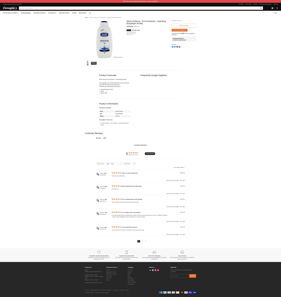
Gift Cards (108, 278)
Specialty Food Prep (39, 13)
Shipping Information (111, 272)
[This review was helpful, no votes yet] (180, 180)
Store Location (249, 4)
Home (86, 17)
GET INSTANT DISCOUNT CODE (28, 167)
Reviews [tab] (98, 138)
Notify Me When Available (179, 30)
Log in (275, 13)
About (129, 274)
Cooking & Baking (26, 13)
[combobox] (139, 8)
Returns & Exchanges (111, 274)
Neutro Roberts (133, 32)
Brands (74, 13)
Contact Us (275, 4)
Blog (129, 276)
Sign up (192, 276)
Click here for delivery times (179, 39)
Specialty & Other (64, 13)
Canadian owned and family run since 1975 (12, 4)
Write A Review (150, 153)
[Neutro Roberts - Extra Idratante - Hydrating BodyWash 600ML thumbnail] (88, 63)
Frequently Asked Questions (265, 4)
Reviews (255, 4)
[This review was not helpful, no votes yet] (183, 180)
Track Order (241, 4)
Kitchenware (52, 13)
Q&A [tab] (104, 138)
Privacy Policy (131, 280)
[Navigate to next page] (145, 241)
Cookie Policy (131, 284)
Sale (90, 13)
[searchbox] (101, 163)
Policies (107, 292)
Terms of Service (132, 282)
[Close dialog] (55, 123)
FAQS (107, 280)
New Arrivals (82, 13)
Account (108, 270)
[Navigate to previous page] (135, 241)
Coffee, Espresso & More (10, 13)
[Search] (261, 8)
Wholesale (130, 278)
